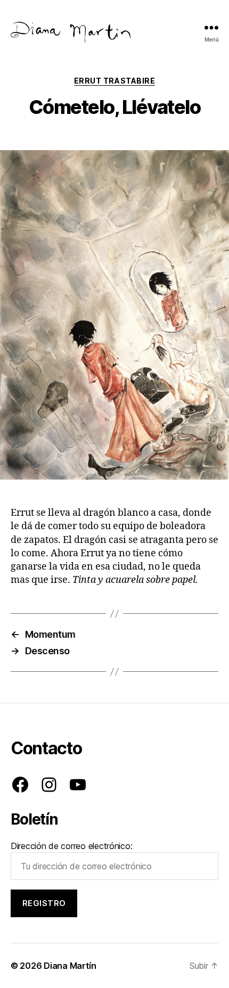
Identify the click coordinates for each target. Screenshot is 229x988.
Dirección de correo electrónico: (71, 846)
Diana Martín (70, 965)
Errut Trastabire (114, 80)
